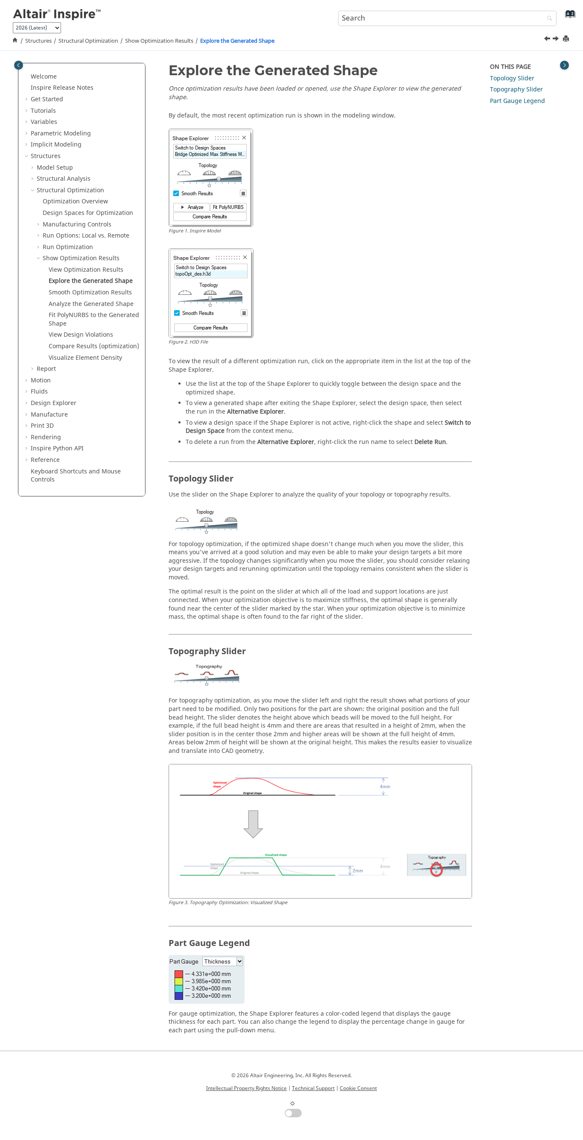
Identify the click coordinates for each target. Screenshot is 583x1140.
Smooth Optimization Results (90, 292)
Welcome (44, 76)
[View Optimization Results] (548, 40)
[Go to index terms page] (568, 17)
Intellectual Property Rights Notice (246, 1088)
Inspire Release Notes (62, 87)
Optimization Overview (75, 201)
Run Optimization (68, 247)
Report (46, 368)
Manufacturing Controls (77, 224)
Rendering (46, 437)
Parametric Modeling (61, 133)
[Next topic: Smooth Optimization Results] (556, 40)
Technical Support (313, 1088)
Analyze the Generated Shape (91, 304)
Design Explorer (53, 403)
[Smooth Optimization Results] (556, 40)
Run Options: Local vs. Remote (86, 235)
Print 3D (42, 425)
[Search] (548, 19)
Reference (45, 459)
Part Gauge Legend (517, 101)
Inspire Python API (57, 448)
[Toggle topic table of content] (564, 65)
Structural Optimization (88, 41)
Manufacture (49, 414)
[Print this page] (566, 39)
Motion (41, 380)
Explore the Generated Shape (237, 41)
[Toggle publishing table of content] (18, 65)
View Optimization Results (86, 269)
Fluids (39, 391)
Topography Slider (516, 89)
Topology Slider (512, 77)
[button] (27, 77)
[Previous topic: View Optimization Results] (548, 40)
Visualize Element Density (85, 357)
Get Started (47, 99)
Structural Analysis (63, 178)
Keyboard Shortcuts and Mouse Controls (76, 476)
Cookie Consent (358, 1088)
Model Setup (55, 167)
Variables (44, 122)
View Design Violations (81, 334)
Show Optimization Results (159, 41)
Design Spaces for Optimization (88, 213)
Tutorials (43, 110)
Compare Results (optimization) (94, 346)
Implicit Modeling (56, 144)
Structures (38, 41)
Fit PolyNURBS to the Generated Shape (94, 319)
